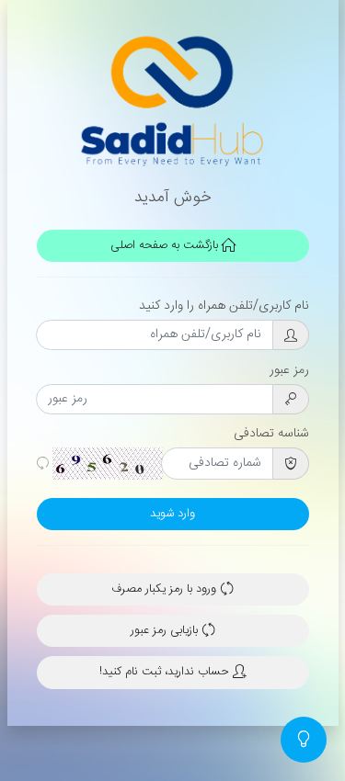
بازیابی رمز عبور (166, 630)
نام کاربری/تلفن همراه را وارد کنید (224, 306)
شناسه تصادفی (271, 434)
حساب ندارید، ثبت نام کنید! (166, 672)
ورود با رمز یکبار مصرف (165, 589)
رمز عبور (289, 370)
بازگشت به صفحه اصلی (166, 245)
